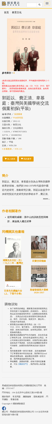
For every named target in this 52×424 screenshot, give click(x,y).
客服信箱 (15, 399)
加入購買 (11, 159)
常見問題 (17, 397)
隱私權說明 (39, 397)
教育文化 (17, 12)
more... (46, 198)
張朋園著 (18, 114)
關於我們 (6, 397)
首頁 (6, 12)
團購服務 (27, 397)
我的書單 (27, 159)
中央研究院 (18, 118)
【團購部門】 (23, 364)
